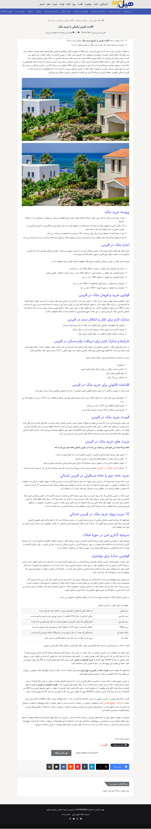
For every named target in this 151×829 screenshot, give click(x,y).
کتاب (95, 4)
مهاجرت (88, 4)
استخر (42, 4)
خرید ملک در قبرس (107, 468)
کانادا (68, 4)
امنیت (54, 4)
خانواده (30, 11)
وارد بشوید (107, 790)
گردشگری (104, 4)
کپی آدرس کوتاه (61, 753)
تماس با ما (66, 814)
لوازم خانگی (65, 11)
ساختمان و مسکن (98, 11)
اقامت (80, 4)
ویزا (73, 4)
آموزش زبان (19, 11)
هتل (48, 4)
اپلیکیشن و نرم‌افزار (80, 11)
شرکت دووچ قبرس (113, 703)
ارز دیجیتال (127, 11)
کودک (61, 4)
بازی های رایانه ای (51, 11)
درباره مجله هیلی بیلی (80, 814)
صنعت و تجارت (114, 11)
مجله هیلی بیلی (95, 20)
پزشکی (38, 11)
